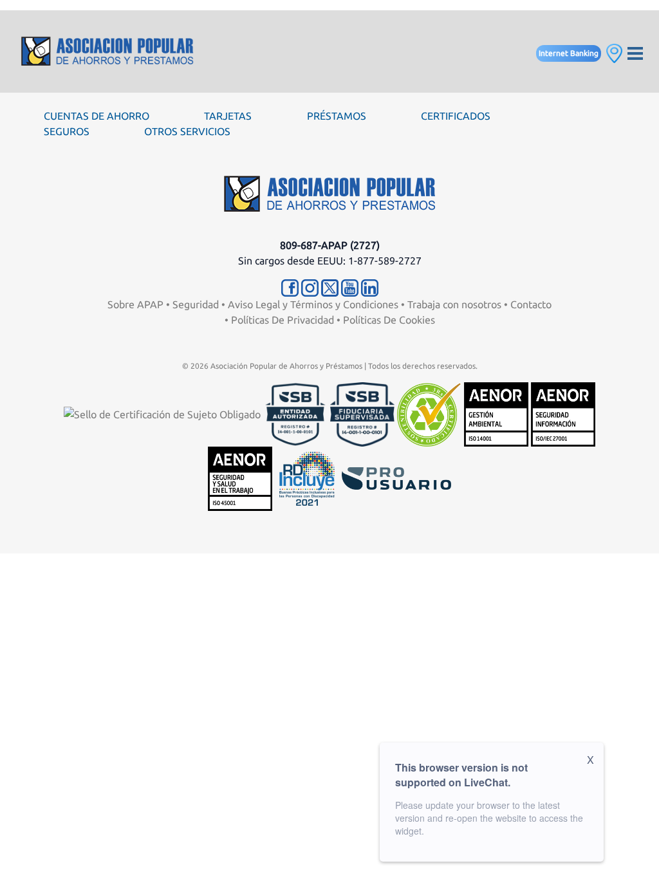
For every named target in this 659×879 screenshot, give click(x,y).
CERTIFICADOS (455, 116)
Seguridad (195, 304)
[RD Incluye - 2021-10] (307, 477)
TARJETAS (228, 116)
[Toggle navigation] (635, 52)
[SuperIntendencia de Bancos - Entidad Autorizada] (295, 413)
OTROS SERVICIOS (187, 131)
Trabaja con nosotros (454, 304)
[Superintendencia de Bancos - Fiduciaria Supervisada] (362, 413)
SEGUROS (66, 131)
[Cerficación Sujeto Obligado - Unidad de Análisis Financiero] (163, 413)
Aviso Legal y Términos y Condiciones (313, 304)
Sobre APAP (135, 304)
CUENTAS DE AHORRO (96, 116)
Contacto (531, 304)
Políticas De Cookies (389, 320)
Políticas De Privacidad (282, 320)
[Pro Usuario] (396, 477)
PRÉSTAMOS (336, 116)
